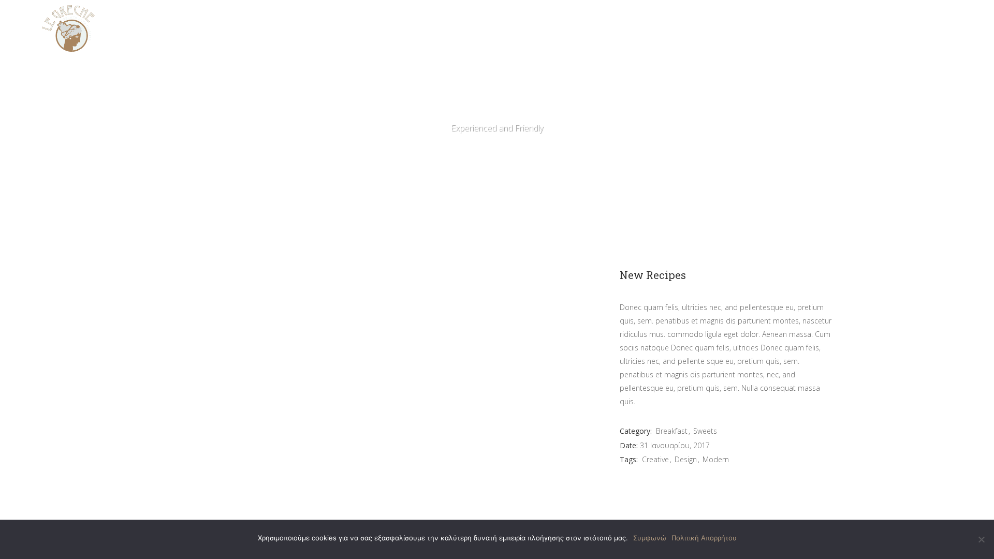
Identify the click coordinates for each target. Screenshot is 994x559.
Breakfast (672, 431)
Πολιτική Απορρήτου (704, 538)
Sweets (705, 431)
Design (686, 459)
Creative (655, 459)
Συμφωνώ (649, 538)
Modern (716, 459)
